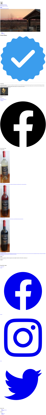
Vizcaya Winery (3, 33)
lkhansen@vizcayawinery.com (3, 99)
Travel (8, 8)
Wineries (2, 8)
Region (4, 8)
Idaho (1, 7)
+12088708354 (1, 100)
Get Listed (3, 410)
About (2, 409)
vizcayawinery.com (2, 98)
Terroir (6, 8)
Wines (0, 8)
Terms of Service (3, 413)
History (5, 8)
